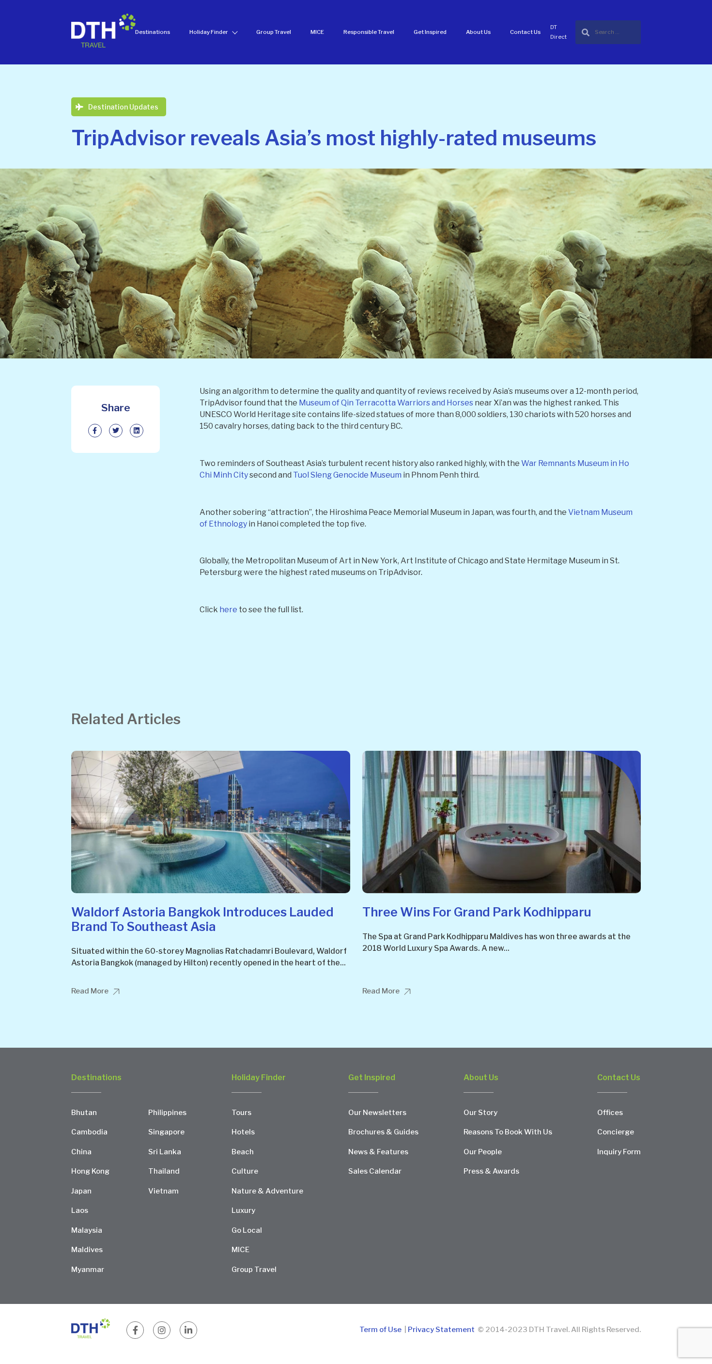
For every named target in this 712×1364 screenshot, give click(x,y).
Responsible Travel (368, 32)
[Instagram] (161, 1330)
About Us (478, 32)
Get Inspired (430, 32)
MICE (317, 32)
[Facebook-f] (135, 1330)
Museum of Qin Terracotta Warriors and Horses (386, 402)
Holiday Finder (208, 32)
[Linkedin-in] (188, 1330)
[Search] (608, 32)
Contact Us (525, 32)
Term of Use (381, 1329)
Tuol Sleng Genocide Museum (347, 475)
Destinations (152, 32)
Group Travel (273, 32)
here (228, 609)
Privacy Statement (441, 1329)
